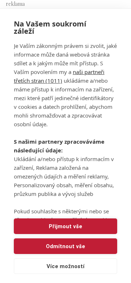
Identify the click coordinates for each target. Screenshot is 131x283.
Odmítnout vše (65, 246)
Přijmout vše (65, 226)
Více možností (65, 266)
